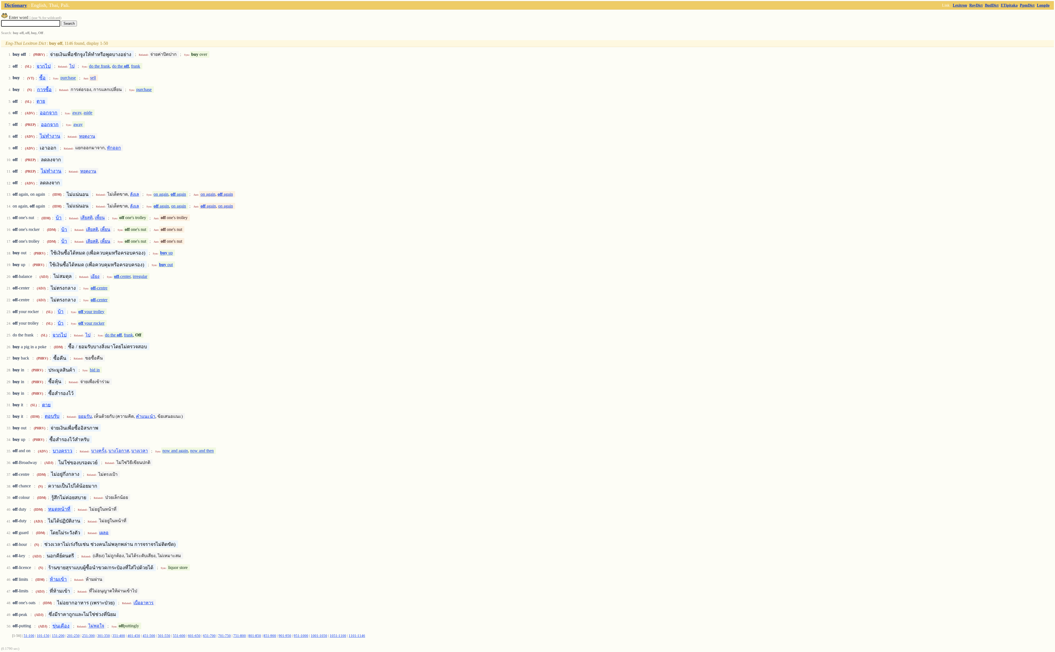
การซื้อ (44, 89)
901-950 (285, 636)
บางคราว (62, 451)
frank (135, 66)
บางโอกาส (119, 451)
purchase (68, 78)
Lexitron (960, 5)
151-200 (58, 636)
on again (161, 194)
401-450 (133, 636)
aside (88, 112)
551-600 (179, 636)
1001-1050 (319, 636)
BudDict (992, 5)
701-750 (224, 636)
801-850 (254, 636)
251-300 (88, 636)
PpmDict (1027, 5)
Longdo (1043, 5)
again (178, 194)
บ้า (59, 217)
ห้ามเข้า (58, 579)
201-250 (73, 636)
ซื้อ (42, 78)
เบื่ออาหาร (144, 602)
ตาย (41, 101)
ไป (72, 66)
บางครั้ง (98, 451)
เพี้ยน (100, 218)
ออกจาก (48, 112)
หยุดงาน (87, 136)
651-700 (209, 636)
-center (122, 276)
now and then (202, 451)
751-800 (239, 636)
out (166, 264)
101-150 (43, 636)
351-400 (118, 636)
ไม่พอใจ (96, 626)
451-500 (149, 636)
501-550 (164, 636)
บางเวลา (139, 451)
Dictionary (15, 5)
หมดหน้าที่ (59, 509)
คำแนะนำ (145, 416)
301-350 (103, 636)
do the (120, 66)
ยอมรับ (85, 416)
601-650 (194, 636)
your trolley (91, 311)
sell (93, 78)
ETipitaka (1009, 5)
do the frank (99, 66)
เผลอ (104, 532)
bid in (95, 370)
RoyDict (976, 5)
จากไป (44, 66)
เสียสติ (86, 218)
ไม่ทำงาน (50, 136)
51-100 (29, 636)
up (166, 253)
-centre (99, 288)
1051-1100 (338, 636)
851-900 (269, 636)
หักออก (114, 148)
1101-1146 (357, 636)
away (76, 112)
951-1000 (301, 636)
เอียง (95, 276)
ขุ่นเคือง (61, 626)
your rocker (91, 323)
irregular (140, 276)
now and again (175, 451)
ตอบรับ (52, 416)
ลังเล (134, 194)
